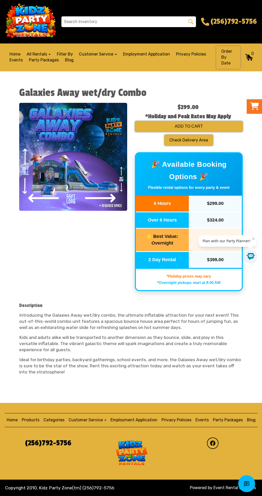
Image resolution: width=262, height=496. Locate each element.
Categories (53, 419)
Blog (69, 60)
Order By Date (226, 57)
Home (14, 54)
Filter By (65, 54)
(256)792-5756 (48, 443)
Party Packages (44, 60)
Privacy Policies (191, 54)
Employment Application (146, 54)
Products (30, 419)
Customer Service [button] (96, 54)
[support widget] (246, 484)
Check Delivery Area (188, 140)
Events (16, 60)
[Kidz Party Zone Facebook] (213, 443)
